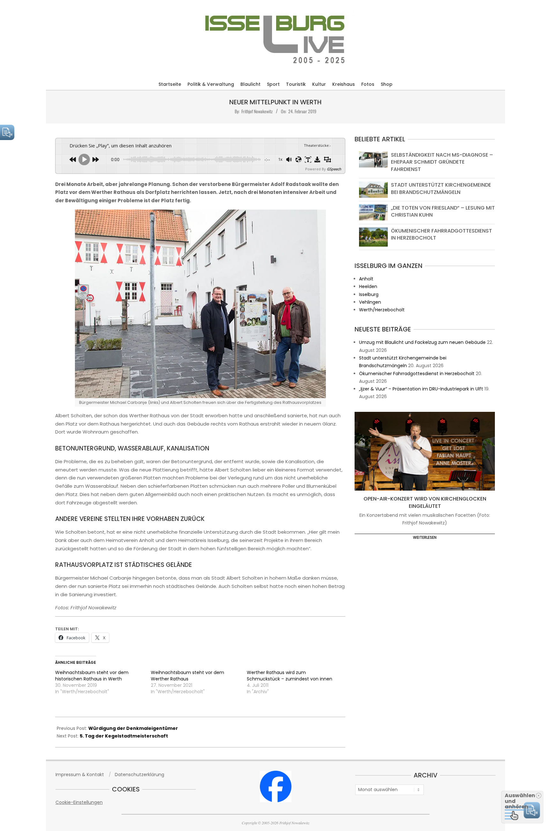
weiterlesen (425, 537)
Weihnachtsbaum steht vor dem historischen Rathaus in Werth (92, 675)
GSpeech (334, 169)
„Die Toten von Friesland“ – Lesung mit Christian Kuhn (443, 211)
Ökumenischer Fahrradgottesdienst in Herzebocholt (441, 234)
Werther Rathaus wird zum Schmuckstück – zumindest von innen (289, 675)
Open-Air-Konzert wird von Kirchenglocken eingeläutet (425, 502)
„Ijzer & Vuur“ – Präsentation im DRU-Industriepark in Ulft (421, 389)
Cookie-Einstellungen (79, 802)
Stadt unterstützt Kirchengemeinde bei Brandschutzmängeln (441, 188)
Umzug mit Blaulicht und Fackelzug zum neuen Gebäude (422, 342)
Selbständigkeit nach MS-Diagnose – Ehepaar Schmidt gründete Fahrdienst (442, 162)
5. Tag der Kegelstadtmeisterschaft (124, 736)
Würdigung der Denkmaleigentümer (133, 728)
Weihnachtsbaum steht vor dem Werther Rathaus (187, 675)
